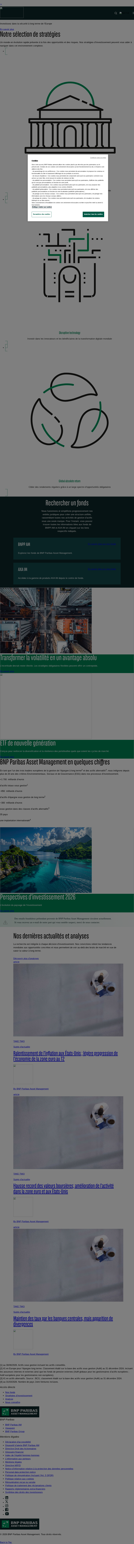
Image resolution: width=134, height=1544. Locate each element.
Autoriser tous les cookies (93, 214)
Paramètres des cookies (41, 214)
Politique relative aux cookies (41, 207)
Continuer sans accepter (98, 157)
